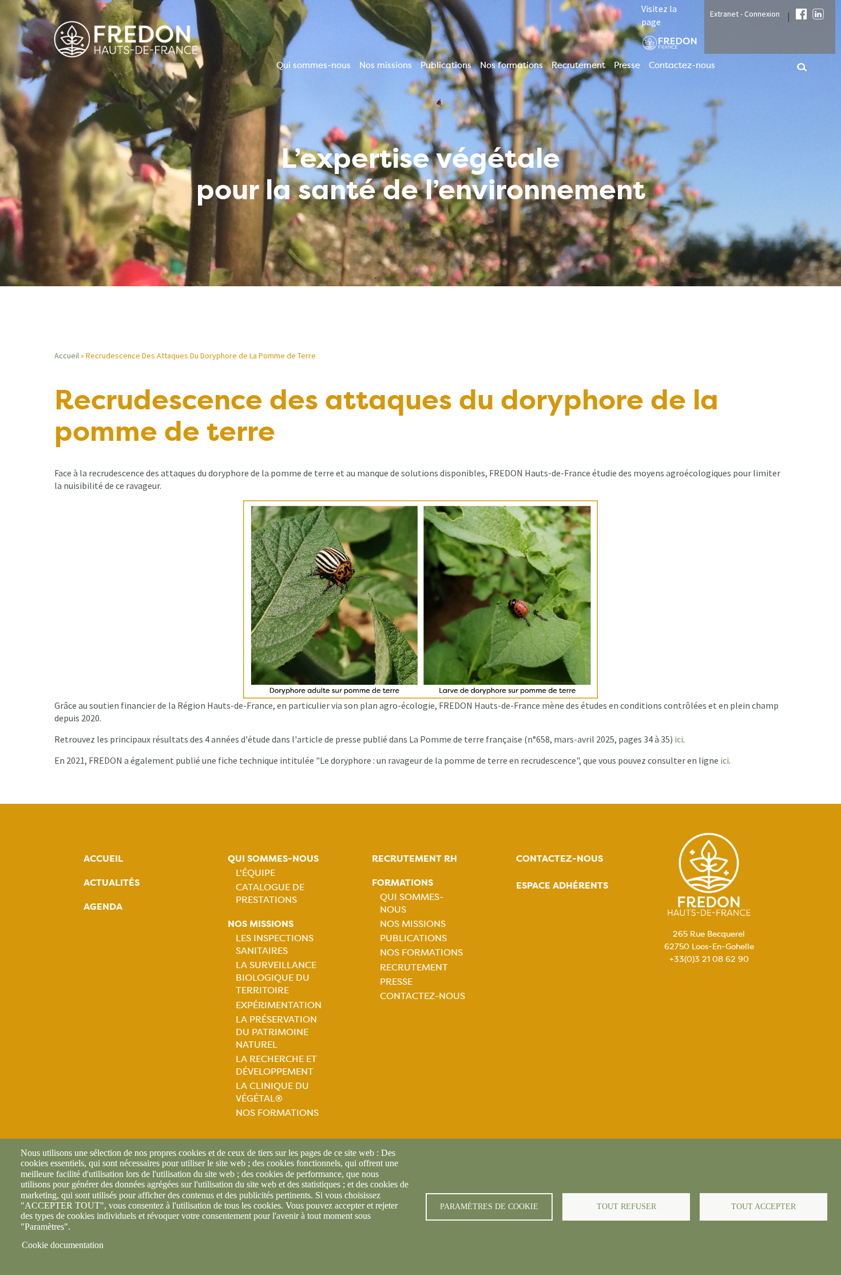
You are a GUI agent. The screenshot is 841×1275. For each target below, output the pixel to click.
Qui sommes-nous (313, 65)
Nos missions (385, 65)
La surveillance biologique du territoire (276, 977)
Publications (445, 65)
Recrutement (578, 65)
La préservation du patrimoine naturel (276, 1032)
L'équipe (255, 873)
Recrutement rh (414, 858)
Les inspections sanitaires (275, 944)
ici (679, 739)
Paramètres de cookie (489, 1206)
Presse (627, 65)
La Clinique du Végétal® (272, 1092)
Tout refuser (626, 1206)
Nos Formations (277, 1113)
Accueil (66, 355)
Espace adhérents (562, 885)
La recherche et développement (276, 1065)
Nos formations (511, 65)
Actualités (112, 883)
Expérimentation (279, 1005)
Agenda (103, 907)
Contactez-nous (682, 65)
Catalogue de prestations (270, 893)
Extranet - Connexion (745, 14)
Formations (402, 883)
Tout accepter (763, 1206)
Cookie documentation (63, 1245)
